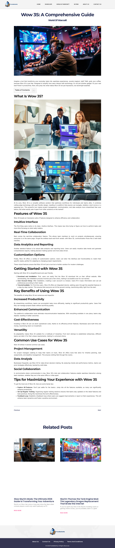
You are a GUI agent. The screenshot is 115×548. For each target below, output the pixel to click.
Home (38, 4)
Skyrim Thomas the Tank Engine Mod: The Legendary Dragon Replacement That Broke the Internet (79, 501)
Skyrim (76, 4)
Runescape (48, 4)
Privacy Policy (59, 541)
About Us (86, 4)
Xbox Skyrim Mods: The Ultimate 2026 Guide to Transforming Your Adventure (34, 500)
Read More (17, 510)
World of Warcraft (63, 4)
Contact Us (97, 4)
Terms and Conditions (75, 541)
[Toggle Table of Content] (33, 90)
